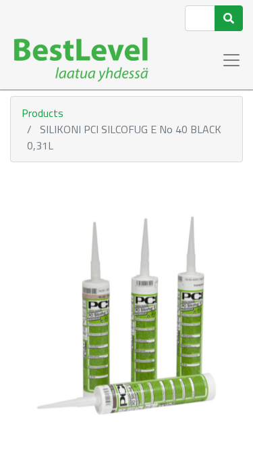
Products (42, 113)
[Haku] (229, 18)
